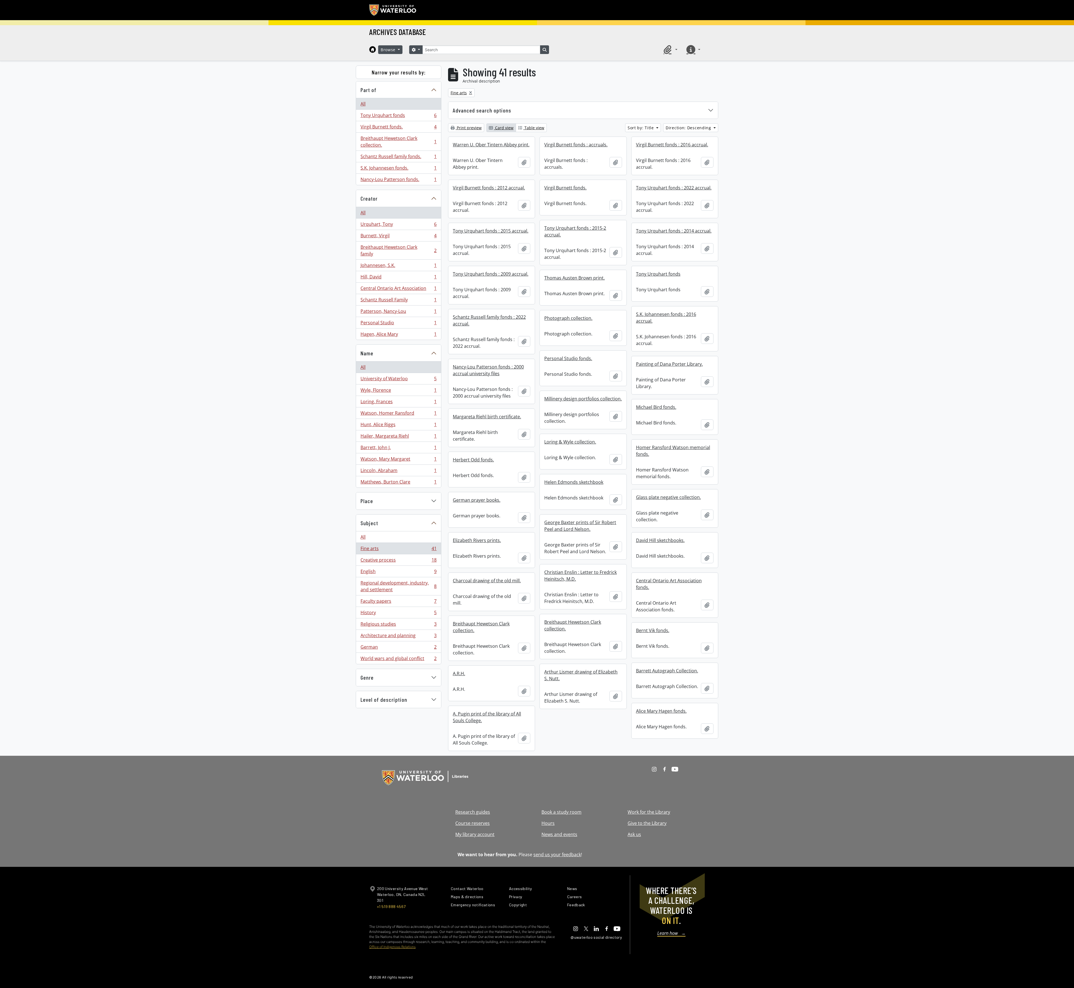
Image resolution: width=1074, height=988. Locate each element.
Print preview (469, 127)
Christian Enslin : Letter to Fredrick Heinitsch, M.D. (580, 575)
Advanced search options (482, 110)
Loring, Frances (398, 402)
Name (367, 353)
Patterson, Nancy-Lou (398, 312)
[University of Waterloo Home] (393, 10)
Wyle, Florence (398, 391)
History (398, 613)
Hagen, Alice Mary (398, 335)
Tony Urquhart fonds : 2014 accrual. (674, 231)
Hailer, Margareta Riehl (398, 437)
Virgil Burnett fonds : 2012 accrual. (489, 188)
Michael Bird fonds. (656, 407)
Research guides (472, 812)
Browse (389, 49)
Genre (367, 677)
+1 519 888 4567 (391, 906)
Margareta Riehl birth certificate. (487, 417)
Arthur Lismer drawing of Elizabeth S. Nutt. (581, 675)
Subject (369, 523)
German (398, 648)
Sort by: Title (641, 127)
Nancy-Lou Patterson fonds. (398, 180)
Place (367, 500)
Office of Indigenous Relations (392, 947)
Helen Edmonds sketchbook (573, 482)
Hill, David (398, 278)
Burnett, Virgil (398, 237)
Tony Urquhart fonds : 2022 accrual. (674, 188)
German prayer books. (476, 500)
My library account (474, 834)
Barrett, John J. (398, 448)
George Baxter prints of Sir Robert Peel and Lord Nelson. (580, 525)
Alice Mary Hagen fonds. (661, 711)
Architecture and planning (398, 636)
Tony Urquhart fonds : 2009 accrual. (490, 274)
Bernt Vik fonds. (652, 630)
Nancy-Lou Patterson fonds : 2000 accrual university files (488, 370)
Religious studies (398, 625)
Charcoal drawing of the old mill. (487, 581)
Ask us (634, 834)
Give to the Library (647, 823)
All (363, 104)
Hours (548, 823)
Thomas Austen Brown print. (574, 278)
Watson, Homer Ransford (398, 414)
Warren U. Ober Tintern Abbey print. (491, 145)
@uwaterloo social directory (596, 937)
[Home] (372, 49)
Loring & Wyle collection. (570, 442)
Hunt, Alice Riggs (398, 425)
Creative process (398, 561)
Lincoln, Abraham (398, 471)
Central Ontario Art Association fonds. (669, 584)
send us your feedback (557, 854)
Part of (368, 89)
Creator (369, 198)
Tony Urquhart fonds (398, 116)
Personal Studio (398, 324)
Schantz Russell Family (398, 301)
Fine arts (398, 549)
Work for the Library (649, 812)
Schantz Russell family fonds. (398, 157)
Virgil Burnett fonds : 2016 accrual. (672, 145)
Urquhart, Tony (398, 225)
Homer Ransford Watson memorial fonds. (673, 450)
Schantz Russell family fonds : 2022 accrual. (489, 320)
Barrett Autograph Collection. (667, 671)
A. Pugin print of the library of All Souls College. (487, 717)
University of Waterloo (398, 380)
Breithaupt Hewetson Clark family (398, 250)
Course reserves (472, 823)
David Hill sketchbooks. (660, 540)
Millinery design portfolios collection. (583, 399)
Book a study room (561, 812)
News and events (559, 834)
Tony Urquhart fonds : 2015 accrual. (490, 231)
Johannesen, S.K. (398, 266)
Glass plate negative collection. (668, 497)
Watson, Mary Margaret (398, 460)
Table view (533, 127)
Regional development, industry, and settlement (398, 586)
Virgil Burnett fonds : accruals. (575, 145)
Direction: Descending (689, 127)
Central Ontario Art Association (398, 289)
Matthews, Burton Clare (398, 483)
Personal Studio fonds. (568, 358)
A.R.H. (459, 673)
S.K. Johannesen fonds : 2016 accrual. (666, 317)
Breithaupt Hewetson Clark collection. (398, 141)
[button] (669, 49)
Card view (504, 127)
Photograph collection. (568, 318)
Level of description (384, 699)
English (398, 572)
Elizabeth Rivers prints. (477, 540)
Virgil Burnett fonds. (398, 128)
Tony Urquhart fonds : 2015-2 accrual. (575, 231)
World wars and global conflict (398, 659)
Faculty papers (398, 602)
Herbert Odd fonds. (473, 460)
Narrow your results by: (399, 72)
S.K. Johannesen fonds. (398, 169)
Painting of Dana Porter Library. (669, 364)
